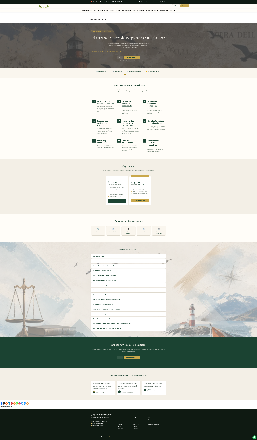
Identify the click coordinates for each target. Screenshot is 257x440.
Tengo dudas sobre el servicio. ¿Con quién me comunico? (128, 328)
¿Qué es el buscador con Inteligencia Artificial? (128, 280)
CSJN (117, 10)
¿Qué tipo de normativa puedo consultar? (128, 266)
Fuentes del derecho (86, 10)
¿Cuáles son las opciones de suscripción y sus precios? (128, 299)
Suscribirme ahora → (131, 57)
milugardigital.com (111, 436)
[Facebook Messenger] (25, 403)
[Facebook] (1, 403)
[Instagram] (19, 403)
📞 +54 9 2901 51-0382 (142, 1)
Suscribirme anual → (140, 200)
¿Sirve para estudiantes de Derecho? (128, 295)
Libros (95, 10)
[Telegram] (22, 403)
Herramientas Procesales (151, 10)
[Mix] (14, 403)
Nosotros (172, 10)
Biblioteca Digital (163, 10)
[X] (4, 403)
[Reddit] (6, 403)
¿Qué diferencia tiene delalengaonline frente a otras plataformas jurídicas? (128, 323)
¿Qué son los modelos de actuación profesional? (128, 275)
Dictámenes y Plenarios (138, 10)
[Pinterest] (12, 403)
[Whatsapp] (17, 403)
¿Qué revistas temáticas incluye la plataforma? (128, 290)
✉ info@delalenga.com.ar (153, 1)
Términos (159, 436)
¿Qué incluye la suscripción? (128, 261)
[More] (27, 403)
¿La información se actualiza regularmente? (128, 304)
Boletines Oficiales (126, 10)
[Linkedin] (9, 403)
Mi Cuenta (176, 5)
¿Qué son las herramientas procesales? (128, 285)
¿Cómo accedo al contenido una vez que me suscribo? (128, 309)
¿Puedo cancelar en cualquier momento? (128, 314)
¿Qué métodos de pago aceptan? (128, 319)
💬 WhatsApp (163, 1)
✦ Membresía (184, 5)
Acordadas (112, 10)
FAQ (120, 57)
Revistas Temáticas (102, 10)
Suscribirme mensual (117, 201)
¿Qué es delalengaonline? (128, 256)
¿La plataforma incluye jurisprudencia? (128, 270)
